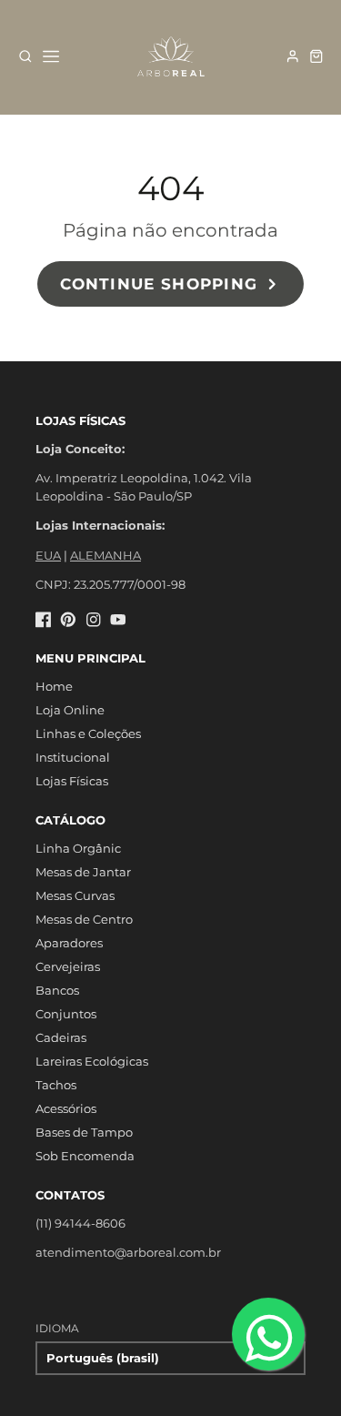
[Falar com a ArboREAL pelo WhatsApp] (268, 1334)
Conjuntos (65, 1013)
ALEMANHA (105, 555)
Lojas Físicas (71, 781)
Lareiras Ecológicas (91, 1061)
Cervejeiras (67, 966)
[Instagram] (93, 620)
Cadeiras (60, 1037)
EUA (48, 555)
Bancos (57, 990)
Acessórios (65, 1108)
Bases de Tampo (84, 1132)
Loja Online (70, 710)
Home (54, 686)
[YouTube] (118, 620)
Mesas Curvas (75, 895)
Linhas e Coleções (88, 733)
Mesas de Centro (84, 919)
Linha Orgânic (78, 848)
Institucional (72, 757)
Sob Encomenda (85, 1155)
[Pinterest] (68, 620)
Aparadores (69, 943)
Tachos (55, 1084)
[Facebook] (43, 620)
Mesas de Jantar (83, 872)
